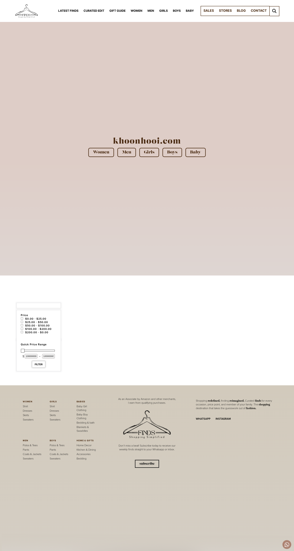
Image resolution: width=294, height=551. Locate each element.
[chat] (286, 544)
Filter (39, 364)
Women (136, 10)
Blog (241, 11)
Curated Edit (94, 10)
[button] (274, 11)
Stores (225, 11)
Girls (163, 10)
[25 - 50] (22, 322)
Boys (177, 10)
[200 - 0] (22, 332)
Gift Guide (117, 10)
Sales (208, 11)
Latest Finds (68, 10)
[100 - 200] (22, 328)
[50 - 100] (22, 325)
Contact (259, 11)
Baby (190, 10)
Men (151, 10)
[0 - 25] (22, 318)
